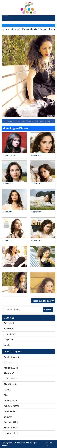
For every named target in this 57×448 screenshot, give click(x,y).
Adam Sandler (10, 400)
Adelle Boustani (11, 357)
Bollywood (9, 323)
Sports (7, 345)
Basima (7, 362)
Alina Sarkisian (11, 384)
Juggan (43, 29)
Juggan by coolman (10, 155)
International (10, 334)
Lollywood (15, 29)
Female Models (29, 29)
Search (47, 310)
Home (4, 29)
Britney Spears (11, 428)
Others (7, 390)
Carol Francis (10, 379)
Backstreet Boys (11, 422)
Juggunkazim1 (8, 183)
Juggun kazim (36, 155)
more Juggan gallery (43, 301)
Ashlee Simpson (11, 406)
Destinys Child (11, 433)
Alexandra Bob (11, 368)
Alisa (6, 395)
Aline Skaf (9, 373)
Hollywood (9, 329)
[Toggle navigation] (5, 18)
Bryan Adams (10, 411)
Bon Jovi (8, 417)
